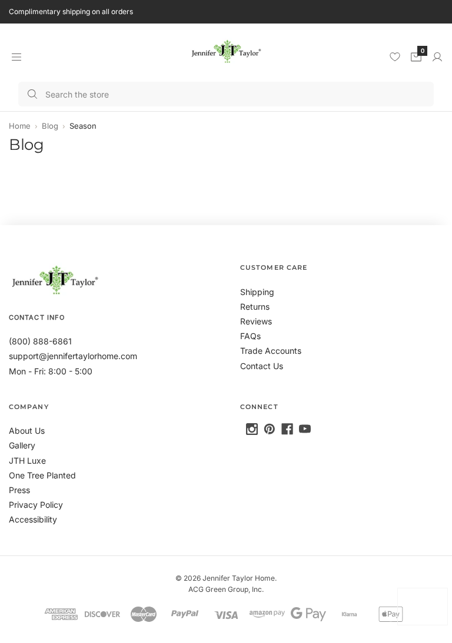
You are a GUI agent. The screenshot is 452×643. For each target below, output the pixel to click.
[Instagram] (252, 429)
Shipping (257, 292)
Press (19, 490)
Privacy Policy (36, 505)
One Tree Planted (42, 475)
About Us (27, 431)
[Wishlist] (395, 56)
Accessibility (33, 519)
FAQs (250, 336)
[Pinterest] (269, 429)
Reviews (256, 321)
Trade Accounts (270, 351)
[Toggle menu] (16, 57)
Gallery (22, 445)
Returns (255, 307)
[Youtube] (305, 429)
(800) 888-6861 (40, 341)
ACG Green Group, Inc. (226, 589)
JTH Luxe (27, 460)
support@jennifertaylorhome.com (73, 356)
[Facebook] (287, 429)
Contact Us (261, 366)
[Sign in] (437, 57)
